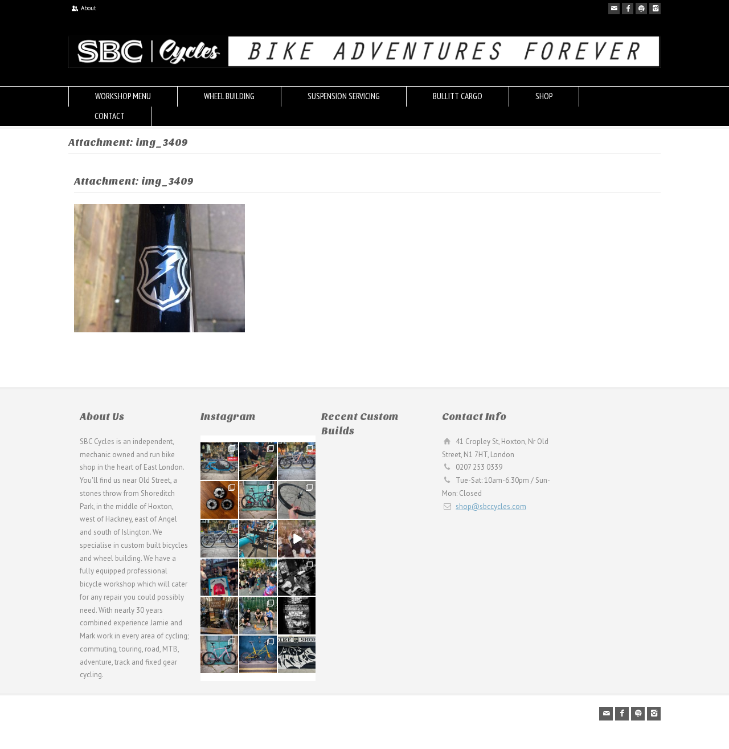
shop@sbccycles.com (491, 506)
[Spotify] (641, 8)
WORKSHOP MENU (123, 96)
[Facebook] (627, 8)
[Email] (614, 8)
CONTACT (110, 116)
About (88, 8)
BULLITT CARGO (457, 96)
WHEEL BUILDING (229, 96)
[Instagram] (655, 8)
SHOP (543, 96)
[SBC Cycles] (364, 65)
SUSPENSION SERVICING (344, 96)
